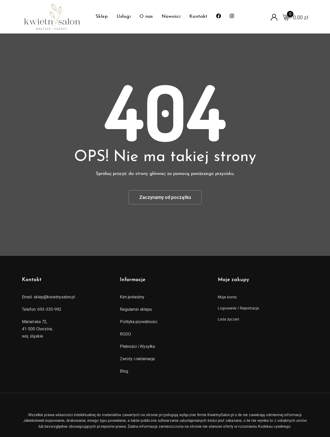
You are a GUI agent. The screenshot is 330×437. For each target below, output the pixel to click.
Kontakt (198, 16)
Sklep (101, 16)
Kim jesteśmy (132, 297)
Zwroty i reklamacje (137, 358)
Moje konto (227, 297)
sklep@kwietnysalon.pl (54, 297)
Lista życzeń (228, 319)
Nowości (171, 16)
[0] (286, 17)
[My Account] (274, 16)
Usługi (124, 16)
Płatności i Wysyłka (137, 346)
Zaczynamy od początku (165, 197)
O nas (146, 16)
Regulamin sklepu (136, 309)
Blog (124, 371)
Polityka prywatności (138, 321)
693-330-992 (49, 309)
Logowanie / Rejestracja (238, 308)
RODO (125, 334)
